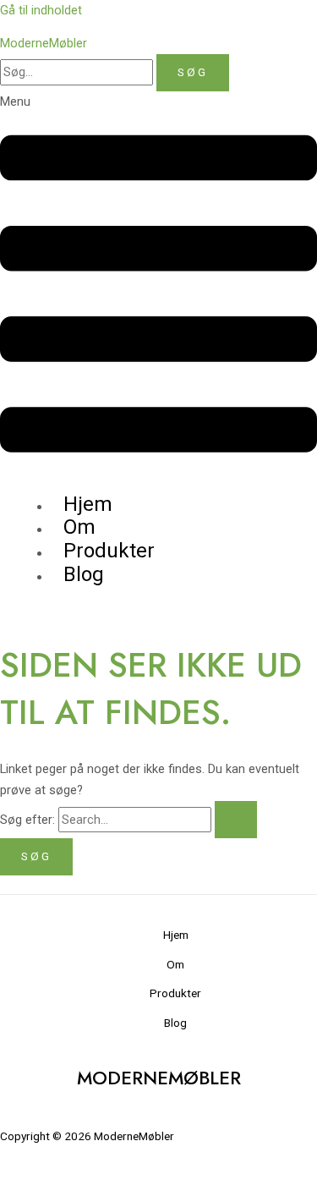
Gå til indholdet (41, 10)
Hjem (176, 934)
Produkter (175, 993)
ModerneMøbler (43, 43)
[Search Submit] (236, 820)
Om (175, 964)
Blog (83, 574)
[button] (158, 286)
